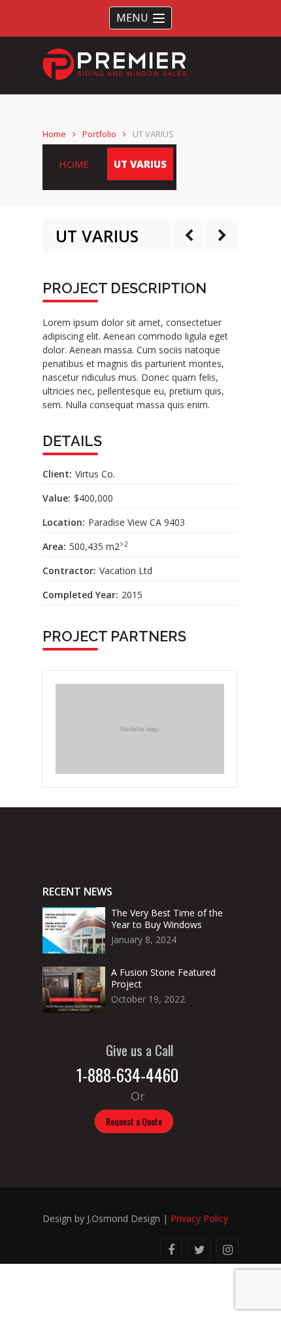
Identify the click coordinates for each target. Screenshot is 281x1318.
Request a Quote (134, 1121)
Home (54, 134)
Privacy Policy (199, 1218)
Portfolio (99, 134)
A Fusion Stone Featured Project (163, 978)
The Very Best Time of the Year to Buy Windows (167, 919)
